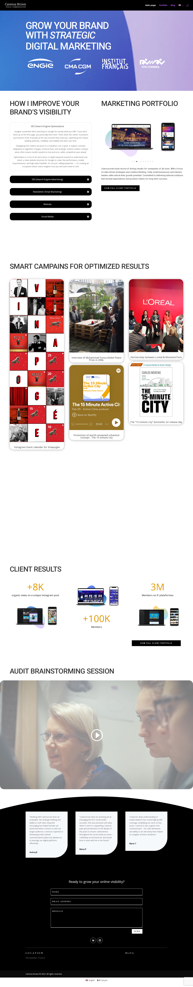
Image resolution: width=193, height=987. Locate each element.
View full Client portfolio (120, 188)
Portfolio (163, 5)
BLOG (130, 953)
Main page (150, 5)
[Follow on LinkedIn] (93, 940)
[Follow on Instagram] (100, 940)
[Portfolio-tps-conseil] (142, 160)
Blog (173, 5)
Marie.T (132, 844)
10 (152, 161)
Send (137, 931)
